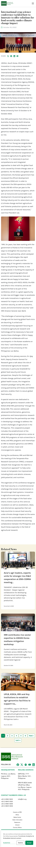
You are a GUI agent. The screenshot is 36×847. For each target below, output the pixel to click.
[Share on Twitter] (8, 56)
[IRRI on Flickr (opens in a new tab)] (25, 764)
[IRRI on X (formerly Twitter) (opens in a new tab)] (21, 764)
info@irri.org (22, 799)
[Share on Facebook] (11, 56)
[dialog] (18, 838)
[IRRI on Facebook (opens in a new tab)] (17, 764)
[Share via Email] (17, 56)
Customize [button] (6, 843)
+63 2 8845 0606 (7, 806)
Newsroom (17, 822)
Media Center (17, 817)
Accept (29, 843)
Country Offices (17, 827)
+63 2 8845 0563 (7, 801)
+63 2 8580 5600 (7, 799)
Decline (20, 843)
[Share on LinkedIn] (14, 56)
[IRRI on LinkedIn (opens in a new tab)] (33, 764)
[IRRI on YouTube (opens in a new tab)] (29, 764)
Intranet (17, 825)
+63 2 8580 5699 (7, 804)
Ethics (17, 815)
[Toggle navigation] (33, 3)
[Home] (7, 3)
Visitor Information (17, 820)
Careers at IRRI (17, 812)
